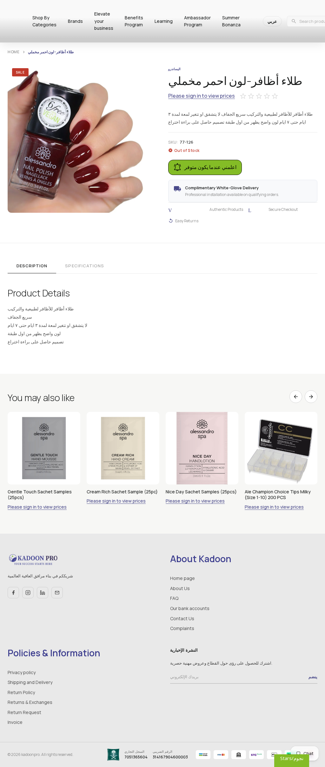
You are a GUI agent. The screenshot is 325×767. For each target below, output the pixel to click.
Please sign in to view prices (201, 96)
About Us (180, 588)
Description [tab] (32, 266)
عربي (272, 21)
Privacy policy (22, 672)
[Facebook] (13, 592)
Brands (75, 21)
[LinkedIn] (42, 592)
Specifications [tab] (84, 266)
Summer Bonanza (231, 21)
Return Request (24, 712)
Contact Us (182, 618)
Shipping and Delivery (30, 682)
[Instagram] (28, 592)
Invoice (15, 722)
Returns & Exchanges (30, 702)
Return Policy (21, 692)
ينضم (312, 676)
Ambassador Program (197, 21)
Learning (164, 21)
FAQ (174, 598)
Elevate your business (103, 21)
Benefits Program (134, 21)
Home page (182, 578)
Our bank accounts (189, 608)
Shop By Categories (44, 21)
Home (14, 52)
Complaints (182, 628)
